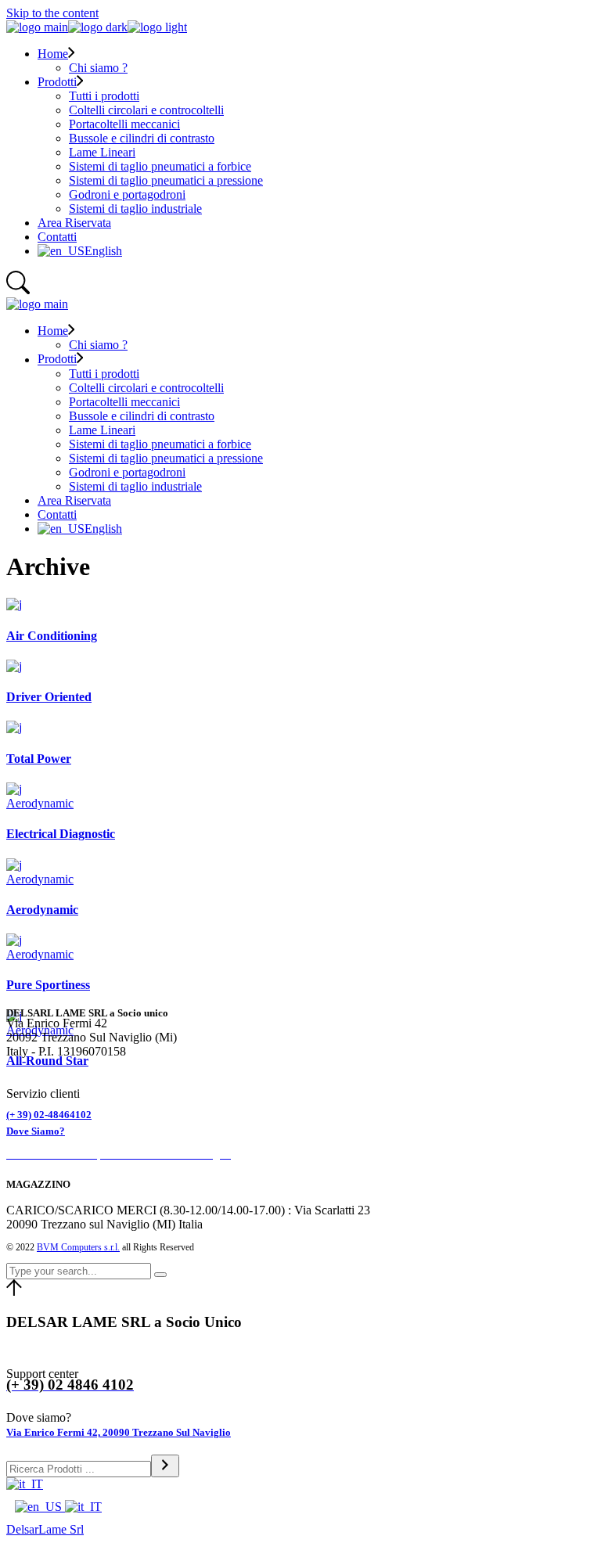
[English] (40, 1506)
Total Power (38, 758)
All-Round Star (47, 1060)
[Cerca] (165, 1466)
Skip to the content (52, 13)
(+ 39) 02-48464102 (49, 1114)
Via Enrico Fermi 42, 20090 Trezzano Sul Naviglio (118, 1432)
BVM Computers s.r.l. (78, 1247)
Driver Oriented (49, 696)
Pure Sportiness (48, 984)
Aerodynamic (40, 803)
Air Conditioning (51, 635)
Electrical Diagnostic (60, 833)
